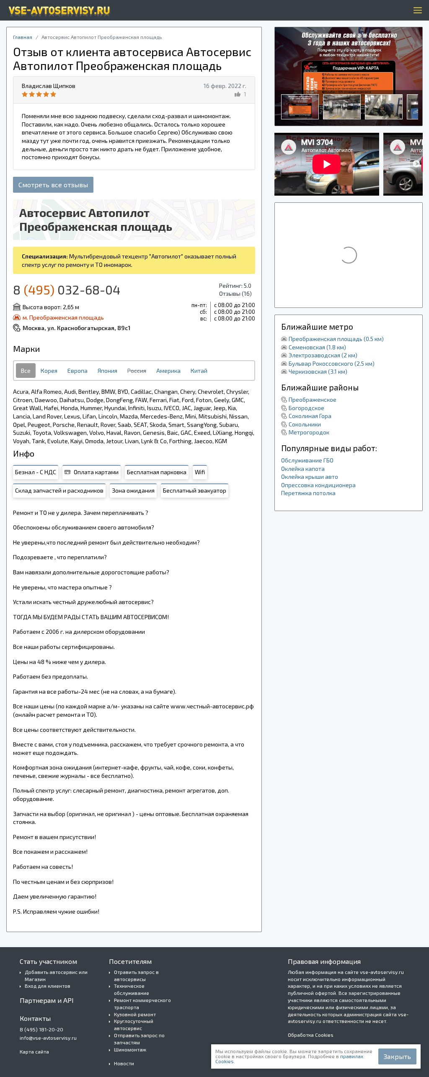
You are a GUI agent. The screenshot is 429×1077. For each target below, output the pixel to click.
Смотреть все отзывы (53, 185)
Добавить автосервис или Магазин (56, 975)
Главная (22, 37)
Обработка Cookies (310, 1035)
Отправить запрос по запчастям (139, 1038)
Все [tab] (26, 370)
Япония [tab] (107, 370)
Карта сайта (34, 1051)
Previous (280, 164)
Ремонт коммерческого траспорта (142, 1003)
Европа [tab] (77, 370)
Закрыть (397, 1056)
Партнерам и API (47, 1000)
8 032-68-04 (66, 289)
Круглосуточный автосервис (133, 1024)
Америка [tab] (168, 370)
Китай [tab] (199, 370)
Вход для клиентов (47, 986)
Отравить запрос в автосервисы (136, 975)
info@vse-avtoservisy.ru (48, 1038)
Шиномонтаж (130, 1049)
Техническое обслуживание (131, 989)
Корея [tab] (49, 370)
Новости (124, 1063)
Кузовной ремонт (135, 1014)
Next (416, 164)
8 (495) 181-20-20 (41, 1029)
